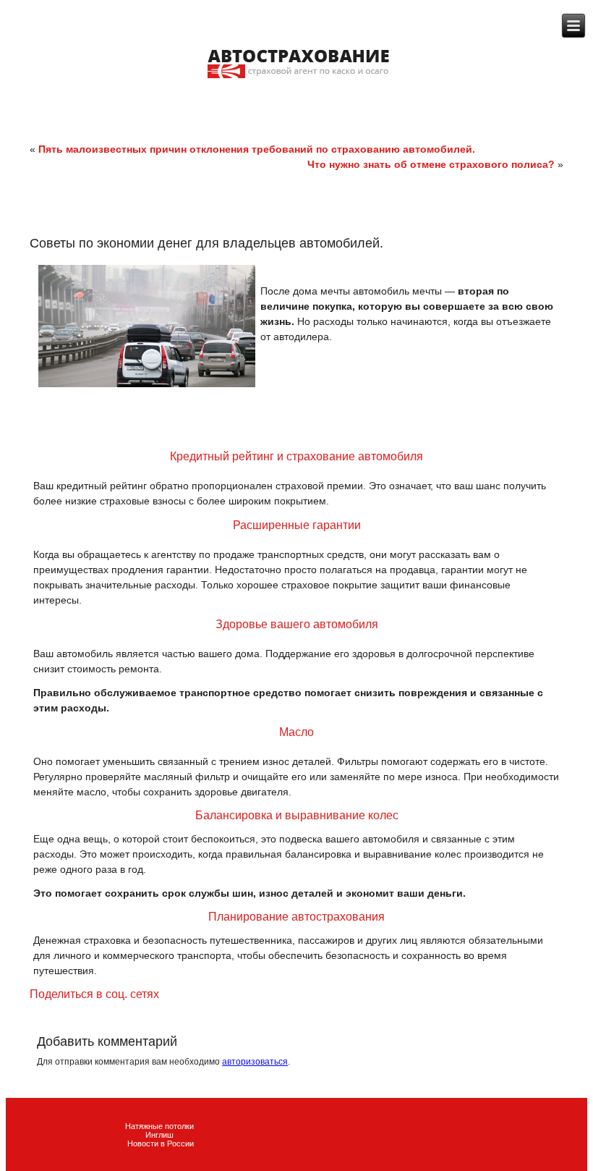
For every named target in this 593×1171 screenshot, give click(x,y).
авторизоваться (255, 1062)
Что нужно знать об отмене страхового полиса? (431, 164)
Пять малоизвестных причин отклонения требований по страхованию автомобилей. (256, 149)
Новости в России (160, 1143)
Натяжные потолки (160, 1126)
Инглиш (160, 1134)
